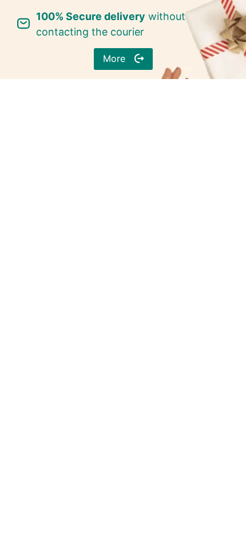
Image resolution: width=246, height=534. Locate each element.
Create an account (123, 203)
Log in (123, 166)
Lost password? (183, 134)
